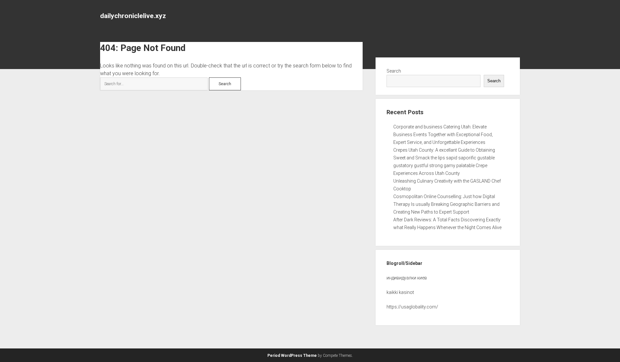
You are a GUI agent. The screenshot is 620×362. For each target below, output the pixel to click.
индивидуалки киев (407, 277)
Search (394, 71)
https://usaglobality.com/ (412, 306)
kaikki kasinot (400, 292)
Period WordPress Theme (292, 355)
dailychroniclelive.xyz (133, 16)
